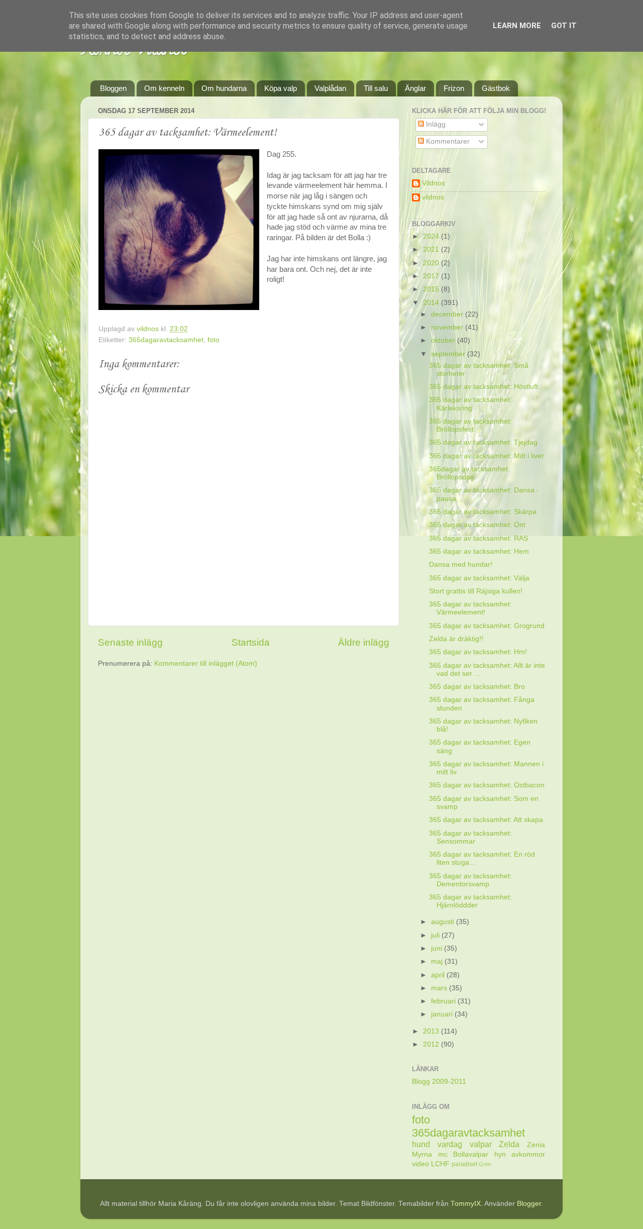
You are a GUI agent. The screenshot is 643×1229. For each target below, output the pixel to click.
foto (213, 340)
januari (443, 1014)
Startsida (251, 642)
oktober (444, 340)
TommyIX (466, 1203)
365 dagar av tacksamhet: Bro (477, 686)
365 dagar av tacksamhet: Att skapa (486, 820)
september (449, 354)
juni (437, 948)
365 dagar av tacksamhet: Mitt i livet (486, 456)
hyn (500, 1154)
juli (436, 935)
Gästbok (496, 88)
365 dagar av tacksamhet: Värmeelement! (470, 608)
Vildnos (433, 183)
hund (421, 1144)
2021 (432, 249)
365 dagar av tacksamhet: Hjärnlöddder (470, 901)
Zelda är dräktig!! (456, 639)
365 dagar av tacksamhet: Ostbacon (487, 785)
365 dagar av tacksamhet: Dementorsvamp (470, 880)
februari (444, 1001)
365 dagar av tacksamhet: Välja (479, 578)
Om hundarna (224, 88)
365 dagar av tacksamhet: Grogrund (487, 626)
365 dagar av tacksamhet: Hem (479, 551)
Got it (564, 25)
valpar (481, 1144)
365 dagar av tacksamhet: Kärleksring (470, 404)
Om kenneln (164, 88)
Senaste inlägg (130, 642)
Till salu (376, 88)
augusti (443, 922)
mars (440, 988)
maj (438, 961)
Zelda (509, 1144)
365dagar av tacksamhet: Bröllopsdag (469, 473)
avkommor (528, 1154)
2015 (432, 289)
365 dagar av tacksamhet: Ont (477, 525)
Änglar (415, 88)
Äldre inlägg (363, 642)
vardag (450, 1144)
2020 (432, 263)
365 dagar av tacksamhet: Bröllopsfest (470, 425)
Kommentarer (447, 141)
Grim (485, 1164)
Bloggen (113, 88)
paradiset (464, 1164)
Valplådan (330, 88)
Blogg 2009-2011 (439, 1081)
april (439, 975)
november (448, 327)
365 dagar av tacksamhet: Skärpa (483, 512)
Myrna (422, 1154)
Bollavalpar (470, 1154)
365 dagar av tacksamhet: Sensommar (470, 837)
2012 (432, 1044)
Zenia (536, 1145)
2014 (432, 302)
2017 (432, 276)
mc (443, 1154)
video (420, 1164)
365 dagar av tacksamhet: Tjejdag (483, 442)
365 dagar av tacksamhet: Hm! (478, 652)
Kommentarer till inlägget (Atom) (205, 663)
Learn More (517, 25)
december (448, 314)
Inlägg (435, 124)
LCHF (440, 1164)
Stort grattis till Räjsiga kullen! (475, 591)
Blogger (529, 1203)
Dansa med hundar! (460, 564)
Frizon (454, 88)
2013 (432, 1031)
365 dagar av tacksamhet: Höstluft (483, 386)
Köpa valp (280, 88)
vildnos (433, 197)
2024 (432, 236)
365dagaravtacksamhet (166, 340)
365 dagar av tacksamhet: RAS (478, 538)
